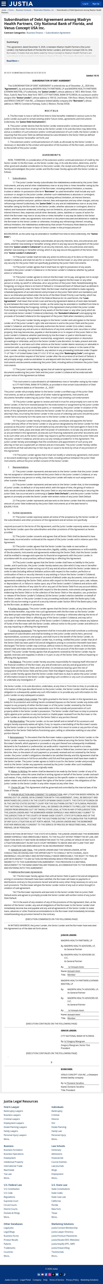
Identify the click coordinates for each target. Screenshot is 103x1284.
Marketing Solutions (63, 1223)
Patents (7, 1243)
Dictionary (56, 1150)
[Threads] (53, 1274)
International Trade (13, 1166)
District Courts (10, 1209)
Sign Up (96, 4)
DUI (53, 1123)
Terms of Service (56, 1280)
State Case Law (59, 1197)
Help (45, 1280)
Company (37, 1280)
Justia (4, 10)
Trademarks (9, 1247)
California (56, 1201)
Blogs (54, 1170)
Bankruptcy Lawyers (13, 1111)
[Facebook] (46, 1274)
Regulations (9, 1197)
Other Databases (13, 1223)
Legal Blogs (9, 1231)
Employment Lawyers (14, 1123)
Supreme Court (11, 1201)
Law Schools (58, 1146)
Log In (85, 4)
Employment (10, 1158)
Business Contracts (23, 10)
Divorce (55, 1119)
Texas (54, 1213)
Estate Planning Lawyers (15, 1127)
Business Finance (35, 32)
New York (56, 1209)
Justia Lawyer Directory (62, 1231)
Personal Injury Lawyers (15, 1135)
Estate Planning (59, 1127)
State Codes (57, 1193)
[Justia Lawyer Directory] (64, 1274)
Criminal (55, 1115)
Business (8, 1146)
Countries (8, 1252)
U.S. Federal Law (13, 1184)
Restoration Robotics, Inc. (44, 10)
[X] (60, 1274)
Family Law (57, 1131)
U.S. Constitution (11, 1189)
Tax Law (8, 1174)
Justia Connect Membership (65, 1227)
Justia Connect (11, 1280)
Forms (11, 10)
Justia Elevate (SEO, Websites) (65, 1239)
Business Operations (13, 1154)
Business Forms (11, 1235)
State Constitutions (61, 1189)
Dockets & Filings (12, 1213)
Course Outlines (59, 1162)
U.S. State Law (59, 1184)
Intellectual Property (13, 1162)
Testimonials (58, 1252)
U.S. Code (8, 1193)
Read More (12, 60)
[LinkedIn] (38, 1274)
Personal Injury (59, 1135)
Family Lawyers (11, 1131)
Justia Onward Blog (61, 1247)
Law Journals (58, 1166)
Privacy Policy (72, 1280)
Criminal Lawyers (12, 1119)
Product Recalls (11, 1239)
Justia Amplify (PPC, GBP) (63, 1243)
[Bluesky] (57, 1274)
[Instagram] (49, 1274)
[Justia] (21, 4)
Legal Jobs (9, 1227)
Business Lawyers (12, 1115)
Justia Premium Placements (64, 1235)
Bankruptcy (57, 1111)
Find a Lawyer (11, 1106)
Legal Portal (25, 1280)
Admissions (57, 1154)
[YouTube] (42, 1274)
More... (7, 1139)
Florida (55, 1205)
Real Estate (9, 1170)
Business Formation (13, 1150)
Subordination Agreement (58, 32)
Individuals (57, 1106)
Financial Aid (57, 1158)
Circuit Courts (10, 1205)
